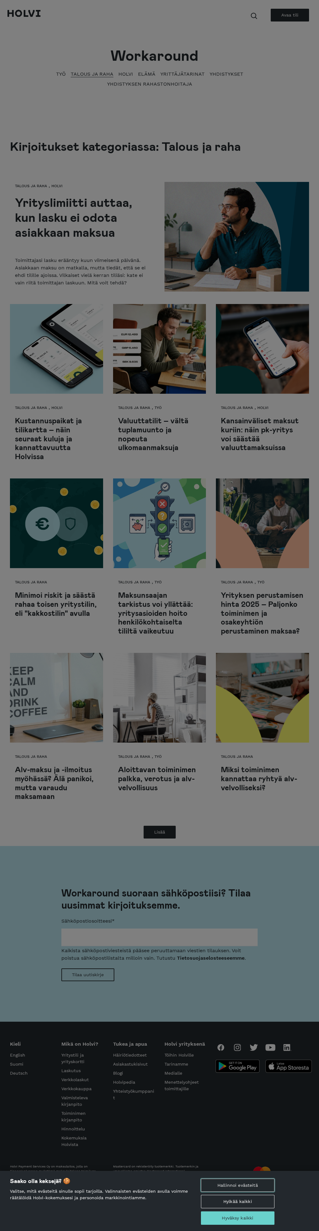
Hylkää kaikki (237, 1201)
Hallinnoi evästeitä (237, 1185)
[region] (159, 1201)
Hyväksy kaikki (237, 1217)
